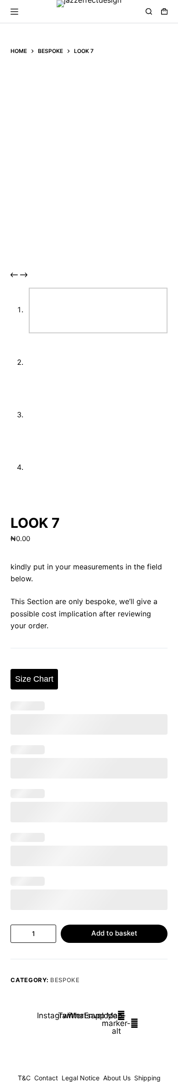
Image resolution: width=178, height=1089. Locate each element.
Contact (46, 1078)
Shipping (147, 1078)
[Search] (149, 11)
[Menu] (14, 12)
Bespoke (65, 980)
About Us (117, 1078)
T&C (24, 1078)
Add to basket (114, 933)
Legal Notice (80, 1078)
